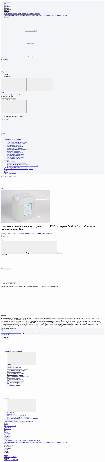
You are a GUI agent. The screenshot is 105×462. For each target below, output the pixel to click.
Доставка (6, 12)
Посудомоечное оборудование (15, 155)
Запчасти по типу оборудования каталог (18, 164)
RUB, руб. (7, 76)
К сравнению (12, 283)
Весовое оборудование (13, 151)
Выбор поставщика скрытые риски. (11, 333)
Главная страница (6, 176)
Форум (6, 424)
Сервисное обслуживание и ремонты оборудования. (18, 421)
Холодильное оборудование (15, 152)
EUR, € (6, 74)
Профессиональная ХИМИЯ (12, 420)
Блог (5, 3)
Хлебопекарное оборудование (15, 146)
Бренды (6, 5)
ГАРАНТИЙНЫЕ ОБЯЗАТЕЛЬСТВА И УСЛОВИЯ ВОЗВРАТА (22, 14)
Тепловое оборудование (14, 140)
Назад (9, 364)
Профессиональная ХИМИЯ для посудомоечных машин (36, 233)
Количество (6, 236)
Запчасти (6, 398)
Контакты (6, 17)
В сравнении (4, 283)
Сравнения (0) (30, 43)
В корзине (60, 253)
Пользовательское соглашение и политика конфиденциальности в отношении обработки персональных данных (35, 15)
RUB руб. (11, 459)
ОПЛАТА (6, 11)
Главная (14, 176)
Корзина (3, 133)
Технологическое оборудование (13, 351)
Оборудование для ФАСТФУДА (16, 143)
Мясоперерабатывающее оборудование (18, 149)
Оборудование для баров (14, 145)
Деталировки (11, 161)
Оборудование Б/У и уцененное (16, 157)
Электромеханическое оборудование (17, 142)
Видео (5, 423)
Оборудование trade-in (13, 158)
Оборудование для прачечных (15, 154)
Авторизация (4, 57)
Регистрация (4, 59)
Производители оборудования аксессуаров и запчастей (22, 166)
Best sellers (7, 6)
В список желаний (5, 268)
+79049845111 (4, 119)
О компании (7, 2)
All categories (7, 9)
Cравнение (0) (5, 334)
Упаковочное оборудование (15, 148)
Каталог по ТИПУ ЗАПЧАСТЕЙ (16, 163)
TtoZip (2, 92)
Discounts (6, 8)
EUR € (10, 456)
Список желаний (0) (31, 31)
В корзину (29, 253)
